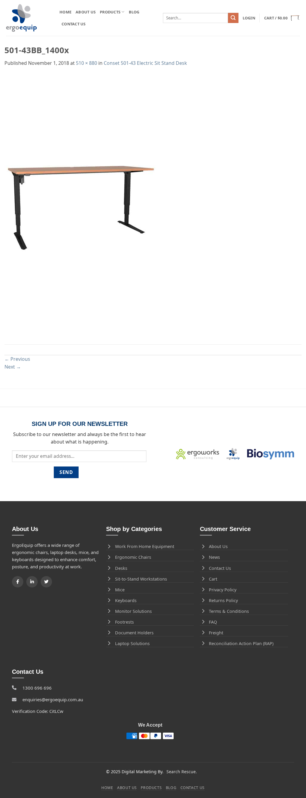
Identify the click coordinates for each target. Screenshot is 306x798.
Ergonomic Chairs (133, 557)
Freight (216, 633)
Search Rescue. (181, 771)
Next (12, 366)
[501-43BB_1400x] (80, 205)
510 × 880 (86, 63)
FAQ (213, 622)
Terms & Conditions (229, 611)
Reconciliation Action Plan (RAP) (241, 643)
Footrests (124, 622)
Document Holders (134, 633)
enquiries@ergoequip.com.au (52, 699)
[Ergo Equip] (28, 18)
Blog (134, 12)
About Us (86, 12)
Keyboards (126, 600)
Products (110, 12)
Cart (213, 579)
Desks (121, 568)
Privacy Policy (222, 590)
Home (65, 12)
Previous (17, 359)
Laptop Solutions (132, 643)
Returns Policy (223, 600)
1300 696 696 (37, 688)
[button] (249, 18)
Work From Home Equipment (144, 546)
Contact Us (74, 24)
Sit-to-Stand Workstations (141, 579)
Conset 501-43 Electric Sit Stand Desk (145, 63)
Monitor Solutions (133, 611)
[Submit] (233, 18)
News (214, 557)
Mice (120, 590)
